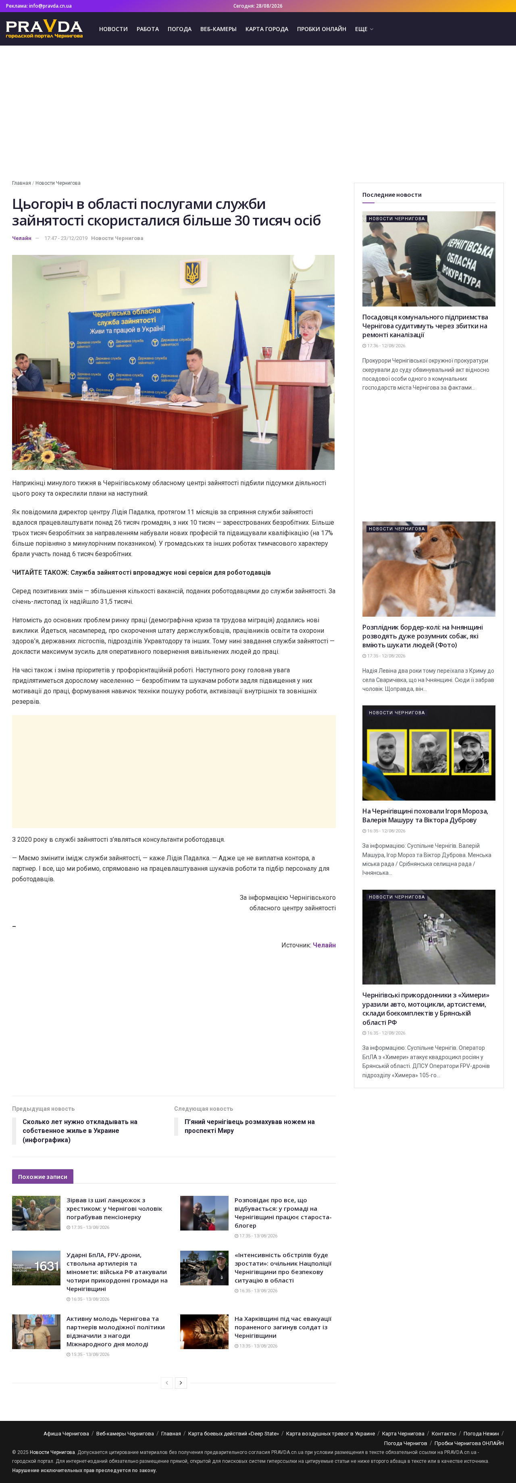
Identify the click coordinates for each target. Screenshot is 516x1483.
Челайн (21, 238)
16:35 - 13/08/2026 (89, 1299)
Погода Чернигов (405, 1443)
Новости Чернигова (58, 183)
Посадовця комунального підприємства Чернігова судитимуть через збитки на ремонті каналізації (425, 326)
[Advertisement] (258, 114)
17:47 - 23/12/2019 (65, 238)
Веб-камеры (218, 29)
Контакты (444, 1434)
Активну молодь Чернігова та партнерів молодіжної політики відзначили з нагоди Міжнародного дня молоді (116, 1331)
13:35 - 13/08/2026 (257, 1346)
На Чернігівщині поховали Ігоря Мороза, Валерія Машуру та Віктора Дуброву (425, 815)
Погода (179, 29)
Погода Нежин (481, 1434)
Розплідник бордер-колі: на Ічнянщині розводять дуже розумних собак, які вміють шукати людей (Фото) (422, 636)
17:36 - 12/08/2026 (385, 345)
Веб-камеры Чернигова (125, 1434)
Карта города (267, 29)
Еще (361, 29)
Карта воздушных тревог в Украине (330, 1434)
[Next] (181, 1383)
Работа (148, 29)
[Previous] (167, 1383)
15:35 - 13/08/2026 (89, 1354)
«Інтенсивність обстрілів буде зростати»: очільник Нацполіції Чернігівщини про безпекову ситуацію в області (283, 1267)
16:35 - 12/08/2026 (385, 831)
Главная (21, 183)
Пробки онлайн (321, 29)
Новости (113, 29)
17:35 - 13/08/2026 (89, 1227)
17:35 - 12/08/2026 (385, 656)
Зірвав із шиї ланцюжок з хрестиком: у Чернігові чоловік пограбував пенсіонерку (114, 1208)
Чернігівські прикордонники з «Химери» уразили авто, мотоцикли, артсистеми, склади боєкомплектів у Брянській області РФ (425, 1008)
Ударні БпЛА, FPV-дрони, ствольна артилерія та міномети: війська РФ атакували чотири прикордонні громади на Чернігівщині (117, 1272)
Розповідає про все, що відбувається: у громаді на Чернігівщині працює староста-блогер (283, 1212)
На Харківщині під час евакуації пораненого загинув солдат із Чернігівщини (283, 1326)
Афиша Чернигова (66, 1434)
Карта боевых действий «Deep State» (233, 1434)
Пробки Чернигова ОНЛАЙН (469, 1443)
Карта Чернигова (403, 1434)
